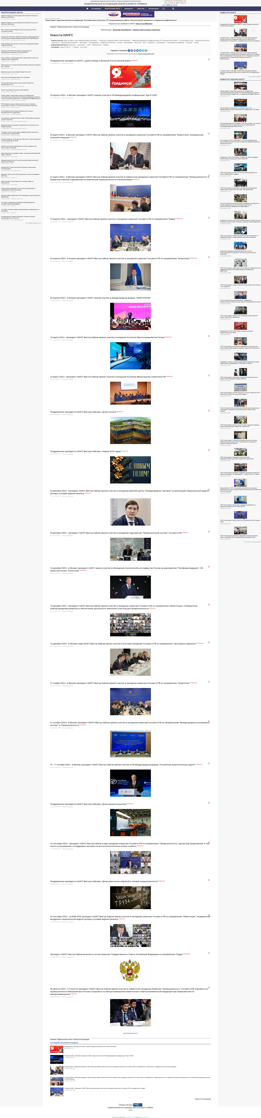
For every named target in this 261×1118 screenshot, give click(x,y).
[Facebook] (129, 50)
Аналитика (72, 45)
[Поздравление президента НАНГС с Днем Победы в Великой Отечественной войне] (130, 77)
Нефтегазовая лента (64, 27)
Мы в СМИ (83, 47)
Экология (13, 19)
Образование (128, 42)
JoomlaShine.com (129, 1117)
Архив (196, 42)
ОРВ (88, 45)
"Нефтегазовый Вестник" (145, 54)
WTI (177, 3)
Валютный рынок (15, 79)
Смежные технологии (202, 40)
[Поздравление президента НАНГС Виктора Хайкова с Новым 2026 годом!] (130, 470)
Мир (12, 68)
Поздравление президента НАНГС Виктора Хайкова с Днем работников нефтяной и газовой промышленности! (104, 881)
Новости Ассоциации (81, 27)
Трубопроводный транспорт (18, 40)
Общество (13, 205)
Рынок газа (14, 73)
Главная (53, 27)
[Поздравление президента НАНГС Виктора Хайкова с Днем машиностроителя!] (130, 822)
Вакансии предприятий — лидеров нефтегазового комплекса (136, 30)
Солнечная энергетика (17, 198)
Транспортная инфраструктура (19, 121)
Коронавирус (160, 42)
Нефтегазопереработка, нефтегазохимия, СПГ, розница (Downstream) (155, 40)
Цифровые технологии (108, 42)
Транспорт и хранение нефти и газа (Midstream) (114, 40)
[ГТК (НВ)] (130, 14)
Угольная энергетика (16, 114)
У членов (75, 47)
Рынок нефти (14, 156)
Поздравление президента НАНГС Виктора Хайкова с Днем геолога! (83, 412)
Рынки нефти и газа (186, 40)
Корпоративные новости (69, 42)
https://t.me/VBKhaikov (144, 24)
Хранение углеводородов (17, 86)
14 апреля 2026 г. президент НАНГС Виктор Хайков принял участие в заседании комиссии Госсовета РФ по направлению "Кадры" (113, 219)
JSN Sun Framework (144, 1117)
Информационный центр (59, 45)
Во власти (55, 42)
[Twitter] (140, 50)
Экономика (83, 42)
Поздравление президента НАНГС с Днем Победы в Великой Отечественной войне (90, 61)
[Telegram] (143, 50)
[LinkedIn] (137, 50)
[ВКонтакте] (131, 50)
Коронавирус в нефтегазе (175, 42)
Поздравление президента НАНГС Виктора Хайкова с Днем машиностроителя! (88, 804)
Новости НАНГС (65, 47)
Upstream (13, 47)
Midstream (13, 91)
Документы (81, 45)
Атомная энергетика (16, 54)
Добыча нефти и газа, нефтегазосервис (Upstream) (80, 40)
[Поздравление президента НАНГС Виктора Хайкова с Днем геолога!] (130, 430)
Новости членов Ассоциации (18, 100)
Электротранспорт (15, 170)
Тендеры (106, 45)
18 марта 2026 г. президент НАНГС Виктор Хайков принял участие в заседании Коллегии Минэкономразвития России (107, 337)
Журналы (189, 42)
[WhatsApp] (146, 50)
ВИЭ (12, 142)
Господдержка (94, 42)
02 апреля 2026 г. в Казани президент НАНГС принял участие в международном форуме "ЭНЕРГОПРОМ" (100, 298)
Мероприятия (96, 45)
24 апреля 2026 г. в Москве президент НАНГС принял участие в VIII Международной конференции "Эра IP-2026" (103, 95)
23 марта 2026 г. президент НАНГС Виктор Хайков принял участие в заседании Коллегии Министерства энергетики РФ (108, 377)
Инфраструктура (15, 107)
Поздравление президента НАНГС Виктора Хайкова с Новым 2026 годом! (85, 451)
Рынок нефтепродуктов (17, 33)
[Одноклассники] (134, 50)
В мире (119, 42)
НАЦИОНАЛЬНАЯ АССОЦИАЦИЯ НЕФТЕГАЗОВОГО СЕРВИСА (130, 1108)
